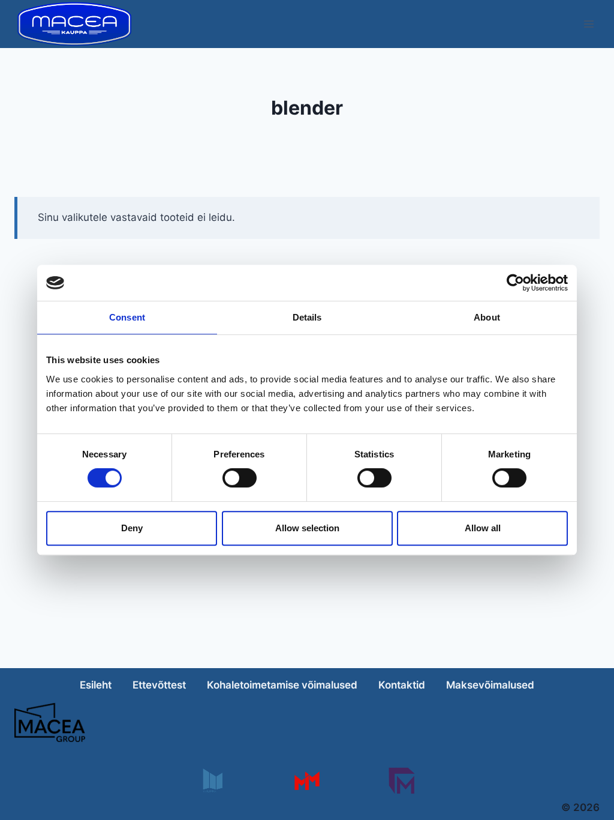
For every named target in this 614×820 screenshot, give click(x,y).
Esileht (96, 685)
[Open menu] (588, 23)
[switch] (239, 477)
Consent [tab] (127, 317)
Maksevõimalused (490, 685)
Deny (132, 528)
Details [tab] (307, 317)
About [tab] (487, 317)
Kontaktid (401, 685)
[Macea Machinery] (307, 781)
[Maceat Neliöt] (401, 781)
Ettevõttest (159, 685)
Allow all (483, 528)
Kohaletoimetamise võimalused (282, 685)
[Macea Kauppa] (212, 781)
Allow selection (307, 528)
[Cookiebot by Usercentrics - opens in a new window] (515, 283)
